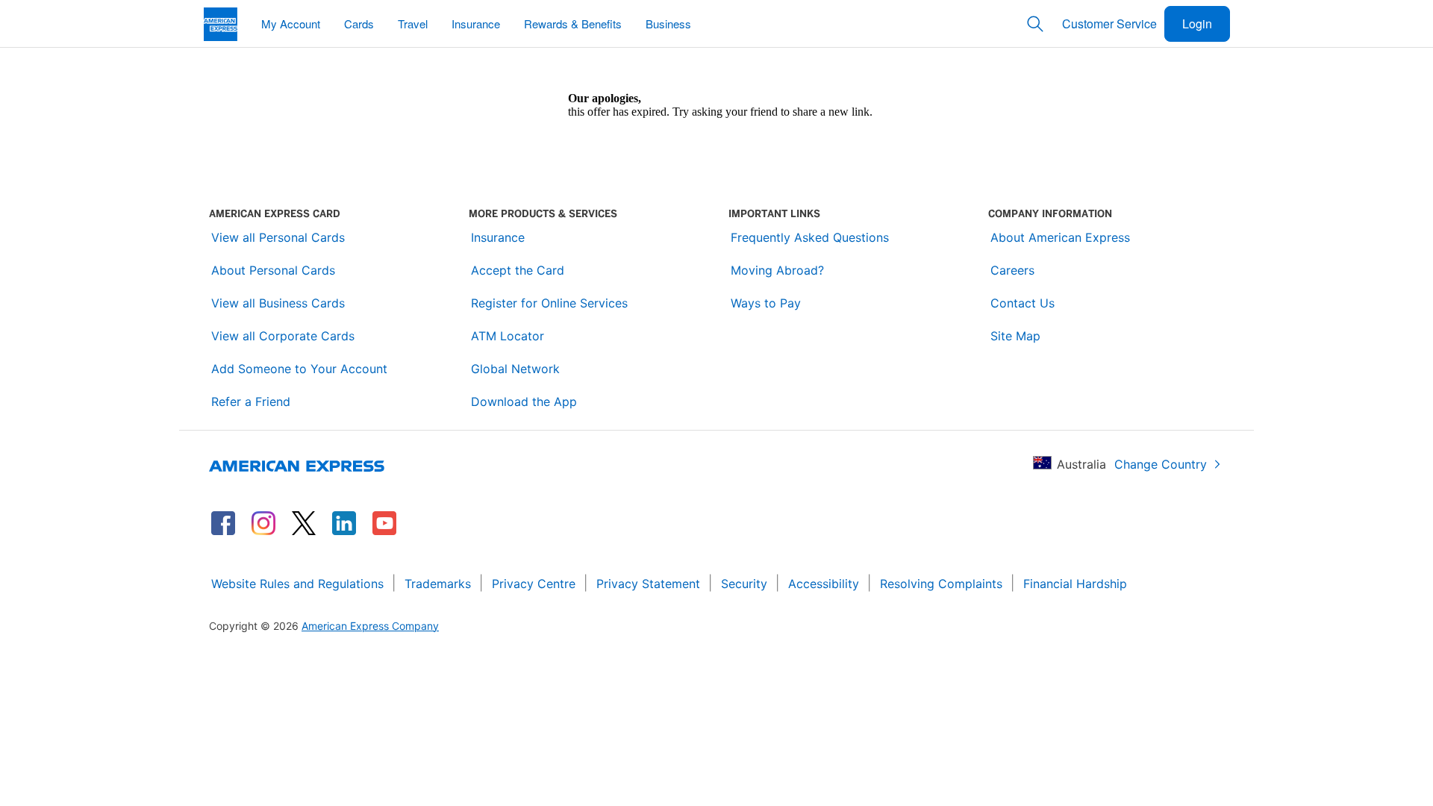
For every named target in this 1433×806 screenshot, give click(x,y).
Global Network (515, 368)
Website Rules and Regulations (297, 583)
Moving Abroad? (777, 270)
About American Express (1060, 237)
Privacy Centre (533, 583)
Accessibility (823, 583)
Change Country (1160, 464)
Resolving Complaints (941, 583)
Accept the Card (517, 270)
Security (744, 583)
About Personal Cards (273, 270)
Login (1197, 23)
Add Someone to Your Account (299, 368)
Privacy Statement (648, 583)
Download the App (524, 401)
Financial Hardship (1075, 583)
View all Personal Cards (278, 237)
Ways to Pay (766, 303)
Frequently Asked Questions (810, 237)
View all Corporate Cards (283, 335)
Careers (1012, 270)
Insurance (498, 237)
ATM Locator (507, 335)
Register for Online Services (549, 303)
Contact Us (1022, 303)
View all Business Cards (278, 303)
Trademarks (438, 583)
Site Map (1015, 335)
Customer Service (1109, 23)
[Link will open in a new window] (223, 523)
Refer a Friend (250, 401)
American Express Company (370, 625)
